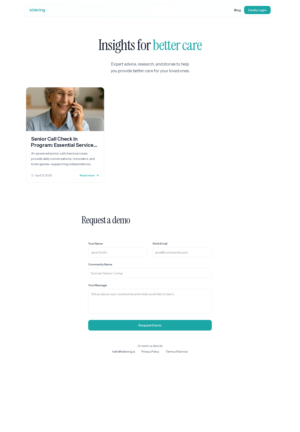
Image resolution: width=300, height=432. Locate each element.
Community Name (100, 264)
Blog (237, 10)
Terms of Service (177, 351)
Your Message (97, 285)
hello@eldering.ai (123, 351)
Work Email (159, 243)
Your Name (95, 243)
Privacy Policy (150, 351)
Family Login (257, 10)
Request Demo (150, 325)
